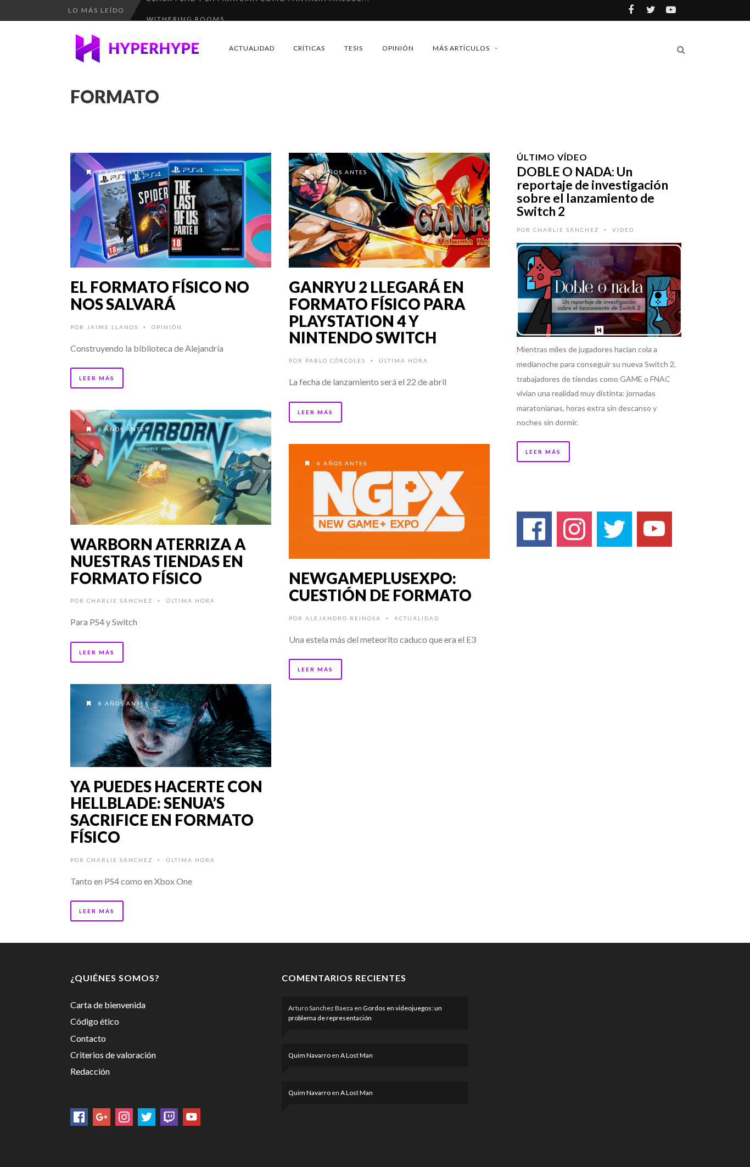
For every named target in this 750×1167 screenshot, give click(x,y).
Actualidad (252, 48)
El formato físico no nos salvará (159, 295)
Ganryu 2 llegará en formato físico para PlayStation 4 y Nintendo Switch (377, 312)
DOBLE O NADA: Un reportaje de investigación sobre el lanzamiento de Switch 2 (592, 191)
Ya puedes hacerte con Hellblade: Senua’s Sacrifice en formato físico (166, 811)
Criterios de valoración (113, 1054)
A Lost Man (356, 1055)
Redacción (90, 1071)
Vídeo (623, 229)
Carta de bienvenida (107, 1004)
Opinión (398, 48)
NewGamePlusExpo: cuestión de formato (380, 586)
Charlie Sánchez (120, 600)
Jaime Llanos (112, 327)
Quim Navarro (309, 1055)
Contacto (88, 1038)
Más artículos (461, 48)
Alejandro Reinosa (343, 618)
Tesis (353, 48)
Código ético (94, 1021)
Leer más (97, 378)
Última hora (403, 360)
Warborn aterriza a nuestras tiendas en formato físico (158, 561)
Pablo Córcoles (335, 360)
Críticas (309, 48)
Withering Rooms (186, 10)
